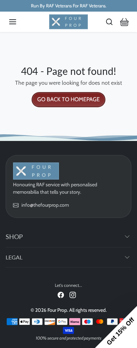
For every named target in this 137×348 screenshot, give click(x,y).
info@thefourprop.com (45, 205)
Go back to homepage (68, 99)
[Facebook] (61, 294)
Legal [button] (14, 257)
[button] (19, 21)
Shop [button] (14, 236)
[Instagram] (73, 294)
